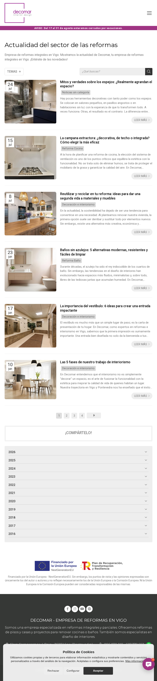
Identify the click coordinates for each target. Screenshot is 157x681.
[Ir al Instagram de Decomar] (75, 609)
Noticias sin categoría (75, 92)
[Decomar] (18, 13)
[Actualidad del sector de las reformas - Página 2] (94, 415)
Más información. (135, 661)
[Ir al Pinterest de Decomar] (89, 609)
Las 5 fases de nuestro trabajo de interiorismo (95, 362)
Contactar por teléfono (139, 642)
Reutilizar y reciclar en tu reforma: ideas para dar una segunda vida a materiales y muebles (100, 196)
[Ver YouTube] (82, 609)
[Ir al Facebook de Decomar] (68, 609)
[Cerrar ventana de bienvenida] (154, 616)
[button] (148, 664)
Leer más (140, 120)
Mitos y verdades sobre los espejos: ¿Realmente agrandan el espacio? (106, 84)
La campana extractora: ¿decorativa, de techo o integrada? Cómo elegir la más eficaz (105, 140)
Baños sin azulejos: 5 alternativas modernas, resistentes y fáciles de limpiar (104, 252)
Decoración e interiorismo (78, 204)
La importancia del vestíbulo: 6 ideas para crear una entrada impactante (105, 308)
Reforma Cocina (72, 148)
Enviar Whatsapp (143, 651)
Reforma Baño (71, 260)
